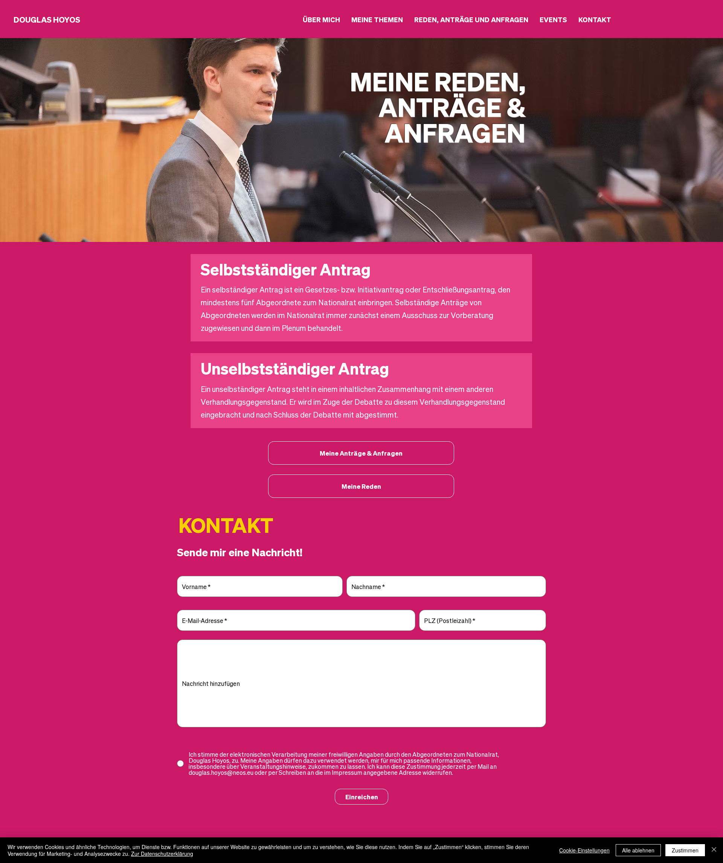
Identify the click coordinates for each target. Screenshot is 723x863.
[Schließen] (713, 850)
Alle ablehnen (638, 850)
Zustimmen (685, 850)
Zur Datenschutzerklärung (162, 853)
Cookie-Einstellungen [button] (584, 850)
